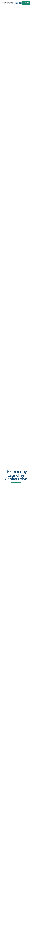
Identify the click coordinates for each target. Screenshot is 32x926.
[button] (16, 3)
